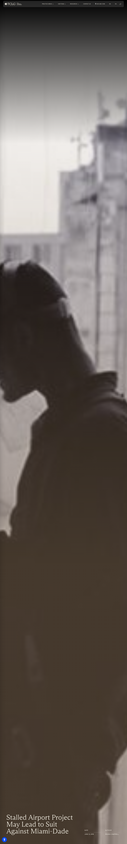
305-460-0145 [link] (101, 4)
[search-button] (120, 4)
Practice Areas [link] (47, 4)
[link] (13, 4)
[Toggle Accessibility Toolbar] (4, 839)
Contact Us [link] (87, 4)
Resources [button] (73, 4)
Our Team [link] (61, 4)
